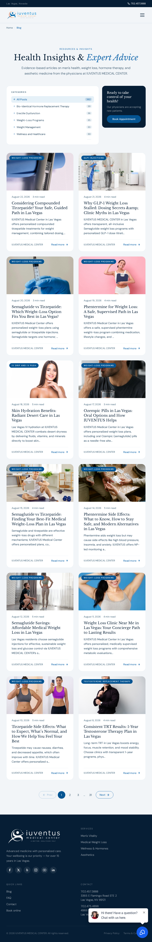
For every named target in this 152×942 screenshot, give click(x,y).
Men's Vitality (89, 836)
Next (102, 794)
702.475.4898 (90, 906)
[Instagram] (35, 870)
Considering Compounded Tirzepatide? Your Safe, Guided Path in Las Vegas (39, 208)
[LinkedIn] (53, 870)
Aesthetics (87, 855)
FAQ (8, 898)
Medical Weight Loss (94, 842)
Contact (11, 904)
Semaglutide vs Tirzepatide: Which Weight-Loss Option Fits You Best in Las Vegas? (37, 312)
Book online (13, 910)
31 (90, 795)
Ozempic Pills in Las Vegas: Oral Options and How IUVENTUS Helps (108, 416)
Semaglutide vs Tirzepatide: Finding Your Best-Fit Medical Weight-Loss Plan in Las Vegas (39, 519)
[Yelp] (27, 870)
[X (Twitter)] (18, 870)
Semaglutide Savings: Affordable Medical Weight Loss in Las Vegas (36, 628)
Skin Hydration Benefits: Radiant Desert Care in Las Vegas (36, 416)
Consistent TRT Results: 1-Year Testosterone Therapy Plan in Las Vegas (111, 732)
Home (9, 27)
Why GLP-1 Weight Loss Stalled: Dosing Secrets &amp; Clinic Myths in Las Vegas (111, 208)
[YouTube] (44, 870)
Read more (58, 244)
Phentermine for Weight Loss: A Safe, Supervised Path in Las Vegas (111, 312)
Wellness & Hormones (94, 848)
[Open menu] (142, 15)
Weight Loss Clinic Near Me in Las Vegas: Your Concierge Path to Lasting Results (112, 628)
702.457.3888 (138, 3)
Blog (9, 891)
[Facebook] (9, 870)
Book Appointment (123, 119)
